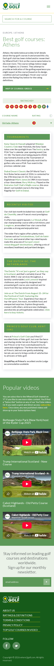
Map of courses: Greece (19, 88)
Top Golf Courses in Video (20, 629)
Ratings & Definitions (17, 615)
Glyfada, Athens (10, 123)
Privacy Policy (12, 625)
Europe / (8, 32)
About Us (9, 610)
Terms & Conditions (16, 620)
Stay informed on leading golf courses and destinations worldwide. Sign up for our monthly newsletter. (27, 562)
